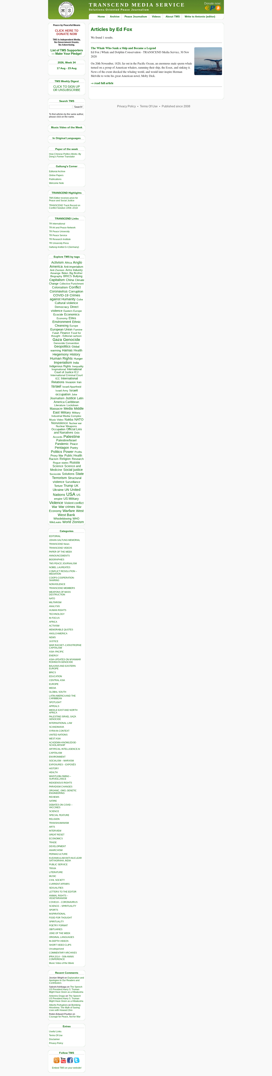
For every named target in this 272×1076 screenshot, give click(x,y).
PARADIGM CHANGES (60, 786)
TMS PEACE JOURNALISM (63, 563)
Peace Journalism (136, 16)
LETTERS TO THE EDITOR (62, 891)
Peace (74, 443)
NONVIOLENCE (57, 584)
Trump (68, 485)
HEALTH (53, 772)
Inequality (77, 366)
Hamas (67, 350)
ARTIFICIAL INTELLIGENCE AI (64, 749)
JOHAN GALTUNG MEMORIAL (64, 540)
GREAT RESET (56, 834)
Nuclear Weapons (66, 426)
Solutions (68, 473)
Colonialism (60, 287)
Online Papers (56, 175)
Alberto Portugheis (58, 1005)
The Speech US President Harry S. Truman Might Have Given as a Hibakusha (66, 989)
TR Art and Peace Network (62, 227)
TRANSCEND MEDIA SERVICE (137, 5)
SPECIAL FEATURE (59, 815)
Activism (57, 262)
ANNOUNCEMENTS (59, 555)
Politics (56, 452)
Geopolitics (62, 346)
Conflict (75, 287)
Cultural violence (66, 303)
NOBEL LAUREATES (59, 567)
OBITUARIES (55, 929)
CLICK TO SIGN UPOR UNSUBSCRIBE (66, 88)
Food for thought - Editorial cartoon (66, 334)
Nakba (69, 419)
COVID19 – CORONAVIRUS (63, 902)
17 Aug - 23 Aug (67, 68)
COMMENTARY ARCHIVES (63, 952)
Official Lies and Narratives (68, 431)
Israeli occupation (67, 392)
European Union (61, 329)
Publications (55, 179)
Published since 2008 (176, 106)
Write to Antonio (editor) (200, 16)
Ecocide (58, 314)
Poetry (74, 447)
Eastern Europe (72, 311)
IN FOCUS (54, 618)
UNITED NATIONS (58, 734)
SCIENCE (54, 811)
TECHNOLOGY (57, 614)
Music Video (56, 419)
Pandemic (62, 444)
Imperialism (63, 362)
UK (76, 485)
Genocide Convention (66, 343)
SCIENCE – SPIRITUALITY (62, 906)
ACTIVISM (54, 625)
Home (101, 16)
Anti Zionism (57, 270)
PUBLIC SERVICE (58, 864)
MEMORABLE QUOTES (61, 629)
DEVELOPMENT (57, 846)
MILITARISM (55, 602)
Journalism (57, 398)
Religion (65, 458)
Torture (58, 485)
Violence (56, 503)
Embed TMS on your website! (66, 1068)
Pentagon (62, 447)
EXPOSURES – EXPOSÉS (62, 764)
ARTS (52, 827)
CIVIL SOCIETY (57, 880)
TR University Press (59, 243)
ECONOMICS (56, 838)
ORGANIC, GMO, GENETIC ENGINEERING (63, 791)
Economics (72, 314)
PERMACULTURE (58, 854)
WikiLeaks (55, 522)
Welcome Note (56, 183)
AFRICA (53, 622)
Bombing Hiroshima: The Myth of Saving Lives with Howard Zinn (64, 1007)
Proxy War (57, 455)
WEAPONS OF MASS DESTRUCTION (60, 593)
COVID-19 (60, 295)
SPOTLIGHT (55, 702)
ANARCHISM (56, 850)
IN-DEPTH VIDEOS (58, 941)
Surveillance (72, 481)
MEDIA (52, 688)
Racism (53, 458)
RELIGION (54, 819)
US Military (71, 498)
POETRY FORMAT (58, 925)
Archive (115, 16)
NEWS (52, 637)
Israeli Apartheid (71, 386)
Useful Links (55, 1031)
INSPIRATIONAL (57, 914)
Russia (75, 462)
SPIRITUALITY (56, 921)
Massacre (56, 408)
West (80, 511)
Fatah (55, 333)
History (75, 354)
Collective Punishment (72, 283)
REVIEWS (54, 797)
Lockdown (72, 405)
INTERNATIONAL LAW (60, 723)
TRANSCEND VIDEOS (60, 548)
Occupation (58, 429)
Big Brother (76, 273)
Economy (62, 318)
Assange (55, 273)
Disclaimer (54, 1039)
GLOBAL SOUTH (57, 692)
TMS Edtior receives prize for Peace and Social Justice (63, 199)
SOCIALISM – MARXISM (61, 760)
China (70, 280)
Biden (65, 273)
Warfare (69, 511)
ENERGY (53, 655)
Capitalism (57, 280)
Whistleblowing (62, 518)
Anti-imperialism (73, 266)
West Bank (66, 515)
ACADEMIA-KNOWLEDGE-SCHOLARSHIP (63, 743)
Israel (56, 386)
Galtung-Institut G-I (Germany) (64, 247)
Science (58, 466)
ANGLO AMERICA (58, 633)
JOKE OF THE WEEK (59, 933)
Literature (60, 405)
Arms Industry (74, 270)
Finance (65, 332)
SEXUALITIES (56, 888)
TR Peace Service (58, 235)
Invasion (71, 382)
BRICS (67, 276)
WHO (76, 518)
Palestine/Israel (66, 440)
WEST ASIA (55, 738)
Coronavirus (59, 291)
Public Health (73, 455)
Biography (56, 276)
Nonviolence (59, 423)
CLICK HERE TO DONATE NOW (66, 32)
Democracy (62, 306)
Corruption (76, 291)
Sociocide (55, 473)
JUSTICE (53, 641)
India (76, 362)
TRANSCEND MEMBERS (62, 588)
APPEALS (54, 706)
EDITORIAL (55, 536)
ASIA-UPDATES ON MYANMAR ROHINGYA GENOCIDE (65, 660)
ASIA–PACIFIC (56, 651)
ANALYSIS (54, 606)
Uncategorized (56, 949)
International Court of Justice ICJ (68, 371)
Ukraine (58, 490)
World (66, 522)
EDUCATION (55, 676)
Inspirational (59, 369)
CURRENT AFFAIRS (59, 884)
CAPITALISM (55, 753)
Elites (72, 318)
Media (68, 408)
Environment (61, 322)
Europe (74, 325)
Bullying (77, 276)
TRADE (53, 842)
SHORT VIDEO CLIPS (60, 945)
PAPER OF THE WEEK (60, 552)
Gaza (57, 339)
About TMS (173, 16)
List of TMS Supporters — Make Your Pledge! (67, 52)
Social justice (73, 470)
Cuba (80, 299)
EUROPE (53, 684)
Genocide (71, 339)
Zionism (78, 522)
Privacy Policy (56, 1043)
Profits (78, 452)
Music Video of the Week (61, 963)
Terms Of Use (56, 1035)
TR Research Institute (60, 239)
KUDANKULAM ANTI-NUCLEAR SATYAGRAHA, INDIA (65, 859)
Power (68, 452)
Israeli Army (62, 390)
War (54, 507)
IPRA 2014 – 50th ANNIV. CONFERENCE (61, 958)
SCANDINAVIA (56, 727)
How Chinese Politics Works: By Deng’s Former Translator (65, 155)
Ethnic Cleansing (68, 323)
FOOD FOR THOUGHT (60, 917)
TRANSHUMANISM (59, 823)
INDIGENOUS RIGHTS (60, 782)
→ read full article (102, 83)
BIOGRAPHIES (56, 559)
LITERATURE (56, 872)
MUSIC (52, 876)
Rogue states (60, 462)
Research (78, 458)
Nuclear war (75, 423)
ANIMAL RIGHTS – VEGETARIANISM (58, 897)
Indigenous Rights (60, 366)
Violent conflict (73, 503)
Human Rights (61, 358)
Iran (79, 382)
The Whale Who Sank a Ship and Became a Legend (123, 48)
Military (66, 412)
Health (78, 350)
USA (70, 494)
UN (67, 490)
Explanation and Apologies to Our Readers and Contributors (66, 980)
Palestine (71, 436)
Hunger (78, 358)
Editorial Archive (57, 171)
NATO (78, 419)
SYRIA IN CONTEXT (59, 731)
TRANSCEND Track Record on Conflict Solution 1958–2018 (64, 206)
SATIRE (53, 801)
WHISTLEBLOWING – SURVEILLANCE (60, 777)
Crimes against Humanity (65, 297)
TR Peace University (59, 231)
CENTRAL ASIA (57, 680)
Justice (71, 398)
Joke (74, 394)
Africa (68, 262)
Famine (77, 329)
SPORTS (53, 910)
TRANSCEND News (59, 544)
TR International (57, 223)
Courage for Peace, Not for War (64, 1016)
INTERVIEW (55, 830)
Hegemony (61, 354)
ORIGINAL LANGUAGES (61, 937)
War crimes (66, 507)
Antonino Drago (57, 996)
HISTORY (54, 768)
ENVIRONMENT (57, 757)
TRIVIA (52, 868)
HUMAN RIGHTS (57, 610)
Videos (156, 16)
